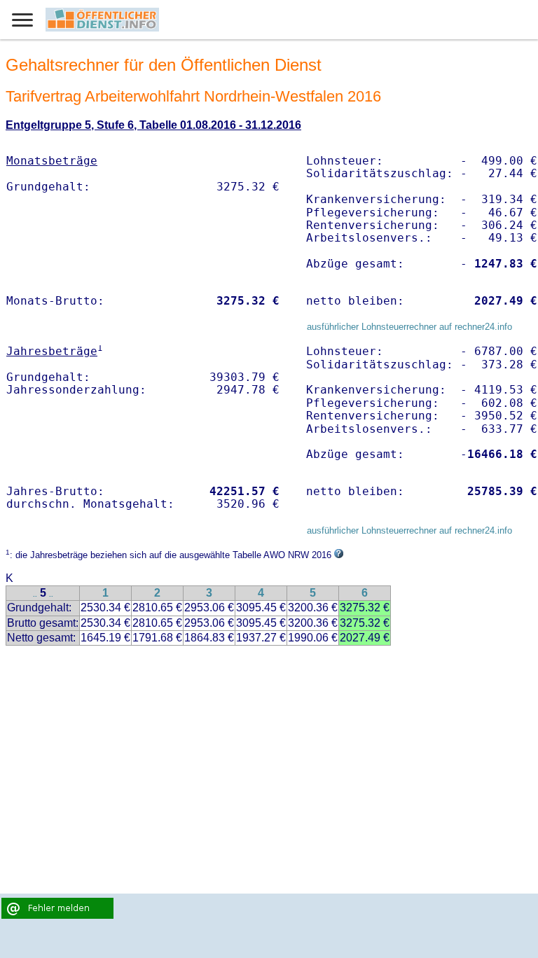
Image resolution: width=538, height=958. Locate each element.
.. (35, 594)
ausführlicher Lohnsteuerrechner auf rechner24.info (409, 326)
